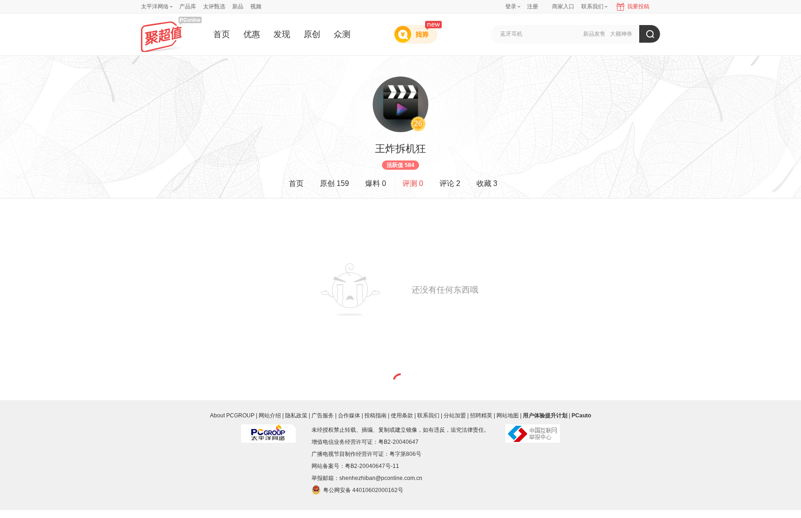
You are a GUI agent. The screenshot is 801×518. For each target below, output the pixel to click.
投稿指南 (375, 415)
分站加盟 (455, 415)
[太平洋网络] (268, 430)
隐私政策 (296, 415)
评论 (449, 183)
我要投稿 (638, 6)
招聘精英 (481, 415)
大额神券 (621, 34)
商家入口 (563, 6)
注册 (532, 6)
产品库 (187, 6)
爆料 (375, 183)
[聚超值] (171, 34)
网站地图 (507, 415)
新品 (237, 6)
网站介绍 (270, 415)
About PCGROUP (232, 415)
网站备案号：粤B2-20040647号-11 (355, 466)
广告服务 (323, 415)
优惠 (251, 34)
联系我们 (428, 415)
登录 (510, 6)
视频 (255, 6)
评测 (412, 183)
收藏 (487, 183)
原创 (312, 34)
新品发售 (594, 34)
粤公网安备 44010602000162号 (363, 490)
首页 (221, 34)
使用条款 (402, 415)
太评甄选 (214, 6)
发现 (281, 34)
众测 (342, 34)
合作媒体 (349, 415)
